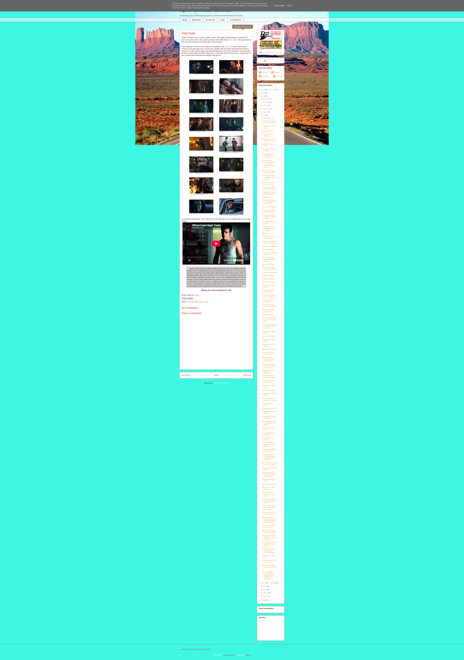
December (266, 99)
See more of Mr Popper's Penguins (269, 253)
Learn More (279, 5)
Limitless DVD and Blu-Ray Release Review (269, 193)
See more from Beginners (269, 272)
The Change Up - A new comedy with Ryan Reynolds (269, 544)
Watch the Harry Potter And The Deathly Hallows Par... (269, 474)
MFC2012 (264, 72)
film (188, 302)
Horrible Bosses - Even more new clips (269, 237)
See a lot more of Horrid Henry (269, 468)
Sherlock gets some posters (268, 386)
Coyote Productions (229, 655)
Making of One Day (268, 315)
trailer (207, 302)
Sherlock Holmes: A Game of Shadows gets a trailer (268, 365)
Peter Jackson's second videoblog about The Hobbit (269, 423)
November (266, 102)
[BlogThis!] (185, 298)
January (265, 596)
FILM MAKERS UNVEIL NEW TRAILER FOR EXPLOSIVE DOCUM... (268, 575)
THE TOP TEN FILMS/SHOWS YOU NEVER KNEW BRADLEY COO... (269, 163)
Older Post (247, 375)
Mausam (264, 233)
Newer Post (185, 375)
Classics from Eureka (268, 279)
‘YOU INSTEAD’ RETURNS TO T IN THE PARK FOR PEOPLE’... (269, 456)
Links (222, 20)
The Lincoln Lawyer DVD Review (268, 353)
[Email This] (182, 298)
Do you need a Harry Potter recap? (268, 526)
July (264, 115)
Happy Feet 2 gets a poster (268, 145)
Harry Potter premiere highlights (268, 434)
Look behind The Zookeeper (267, 301)
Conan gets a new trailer (269, 484)
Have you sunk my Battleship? (267, 135)
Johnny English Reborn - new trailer (269, 450)
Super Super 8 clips (268, 118)
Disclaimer (196, 20)
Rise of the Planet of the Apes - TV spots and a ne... (269, 319)
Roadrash (276, 72)
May (273, 583)
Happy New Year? (267, 131)
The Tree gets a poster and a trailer (268, 488)
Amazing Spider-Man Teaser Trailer (268, 291)
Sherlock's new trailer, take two (268, 332)
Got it (290, 5)
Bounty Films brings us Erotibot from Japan (269, 188)
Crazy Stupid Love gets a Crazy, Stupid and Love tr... (269, 202)
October (265, 105)
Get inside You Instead (269, 336)
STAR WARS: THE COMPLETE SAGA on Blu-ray (269, 228)
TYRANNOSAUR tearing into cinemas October (269, 444)
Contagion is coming (268, 275)
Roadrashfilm (265, 76)
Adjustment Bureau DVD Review (269, 412)
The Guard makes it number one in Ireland (269, 399)
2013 (273, 89)
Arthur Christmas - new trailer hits (269, 371)
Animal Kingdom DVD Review (269, 480)
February (265, 593)
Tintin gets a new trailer (269, 408)
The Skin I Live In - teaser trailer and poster (268, 494)
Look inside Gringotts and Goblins (268, 381)
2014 (262, 89)
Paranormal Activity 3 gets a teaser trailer (268, 171)
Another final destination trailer (269, 394)
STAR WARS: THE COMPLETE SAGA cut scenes (269, 177)
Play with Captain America (267, 404)
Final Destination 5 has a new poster (269, 561)
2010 (262, 600)
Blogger (248, 655)
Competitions (235, 20)
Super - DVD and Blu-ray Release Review (269, 211)
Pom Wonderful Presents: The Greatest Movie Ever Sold (269, 326)
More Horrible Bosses (268, 390)
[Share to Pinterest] (192, 298)
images (201, 302)
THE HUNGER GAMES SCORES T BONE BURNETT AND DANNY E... (269, 519)
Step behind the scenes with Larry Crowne (268, 531)
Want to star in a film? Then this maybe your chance (269, 500)
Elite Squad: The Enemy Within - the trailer (269, 140)
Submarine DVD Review (269, 349)
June (264, 583)
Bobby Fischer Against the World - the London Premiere (269, 550)
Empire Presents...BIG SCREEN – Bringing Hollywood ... (269, 537)
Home (184, 20)
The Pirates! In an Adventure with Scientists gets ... (268, 359)
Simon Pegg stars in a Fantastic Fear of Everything (268, 155)
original (227, 46)
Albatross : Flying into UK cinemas (268, 513)
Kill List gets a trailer (268, 264)
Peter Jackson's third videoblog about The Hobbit (269, 259)
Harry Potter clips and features (268, 345)
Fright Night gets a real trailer (269, 127)
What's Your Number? (268, 282)
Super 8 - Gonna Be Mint (269, 246)
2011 (262, 96)
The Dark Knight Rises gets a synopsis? (269, 296)
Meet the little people (268, 249)
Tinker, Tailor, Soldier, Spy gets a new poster (269, 268)
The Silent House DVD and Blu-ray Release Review (269, 216)
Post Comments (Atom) (221, 383)
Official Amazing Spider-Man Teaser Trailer (269, 242)
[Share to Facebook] (189, 298)
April (264, 586)
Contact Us (210, 20)
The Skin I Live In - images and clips (268, 183)
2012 (262, 93)
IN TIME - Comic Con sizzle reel (269, 149)
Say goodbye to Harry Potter (268, 286)
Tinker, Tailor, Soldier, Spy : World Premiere (269, 122)
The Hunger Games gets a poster (269, 222)
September (266, 109)
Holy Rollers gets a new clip (269, 556)
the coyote (278, 76)
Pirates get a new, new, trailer (268, 340)
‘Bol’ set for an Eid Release (267, 438)
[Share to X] (187, 298)
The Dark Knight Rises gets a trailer (269, 310)
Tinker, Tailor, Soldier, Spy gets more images (269, 305)
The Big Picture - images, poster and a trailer (269, 463)
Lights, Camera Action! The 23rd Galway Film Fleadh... (269, 507)
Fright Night (233, 40)
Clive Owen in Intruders (269, 207)
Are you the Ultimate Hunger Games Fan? (269, 376)
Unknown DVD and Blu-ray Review (269, 417)
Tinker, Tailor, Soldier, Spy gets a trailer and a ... (269, 567)
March (265, 589)
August (265, 112)
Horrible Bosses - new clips (268, 429)
